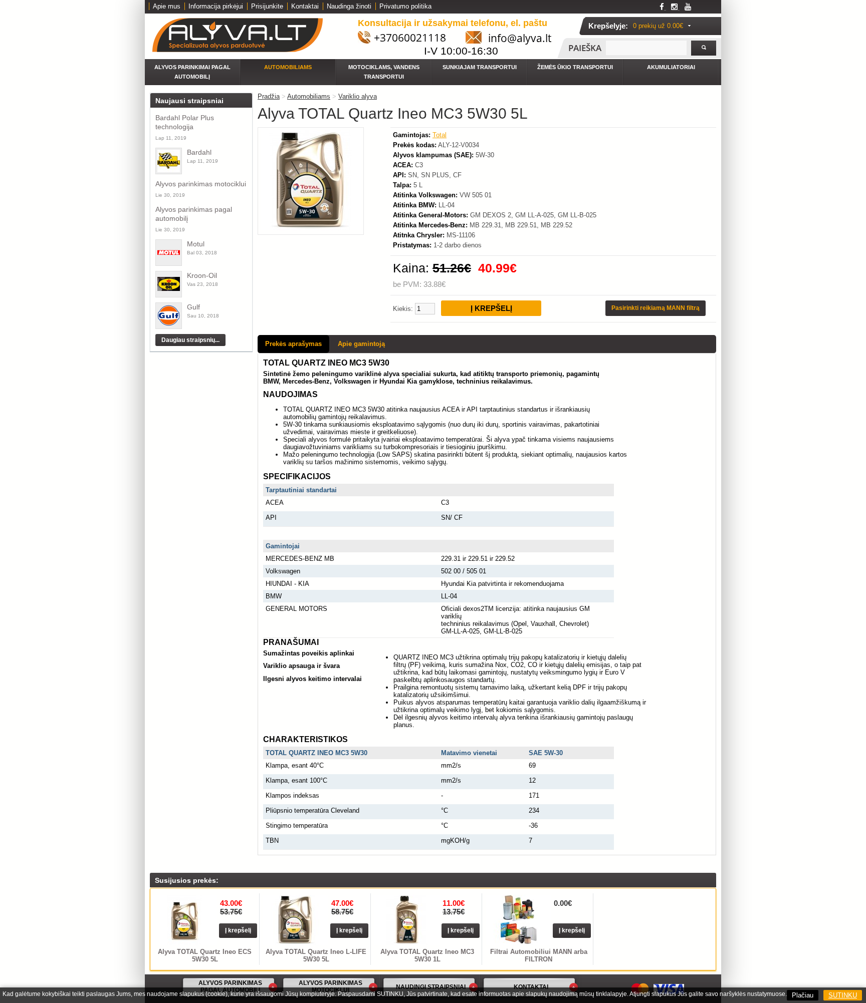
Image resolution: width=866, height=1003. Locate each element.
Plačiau (802, 995)
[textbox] (646, 48)
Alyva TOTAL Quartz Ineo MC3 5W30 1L (427, 955)
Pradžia (269, 96)
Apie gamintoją (361, 344)
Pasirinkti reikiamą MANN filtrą (655, 307)
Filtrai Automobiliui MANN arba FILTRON (538, 955)
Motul (195, 244)
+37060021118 (410, 38)
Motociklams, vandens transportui (383, 72)
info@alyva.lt (519, 38)
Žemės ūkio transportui (575, 67)
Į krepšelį (238, 930)
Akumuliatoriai (671, 67)
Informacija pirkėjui (215, 6)
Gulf (193, 307)
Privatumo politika (405, 6)
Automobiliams (288, 67)
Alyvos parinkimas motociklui (200, 184)
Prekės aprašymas (293, 344)
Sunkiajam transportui (480, 67)
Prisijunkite (267, 6)
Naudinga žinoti (349, 6)
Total (439, 135)
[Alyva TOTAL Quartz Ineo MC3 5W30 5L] (311, 228)
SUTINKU (842, 995)
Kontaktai (305, 6)
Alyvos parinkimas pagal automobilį (193, 213)
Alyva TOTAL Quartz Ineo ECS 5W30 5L (205, 955)
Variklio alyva (357, 96)
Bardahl (199, 152)
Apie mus (166, 6)
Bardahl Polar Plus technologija (184, 122)
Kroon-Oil (202, 275)
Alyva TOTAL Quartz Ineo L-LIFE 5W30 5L (316, 955)
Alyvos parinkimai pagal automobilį (192, 72)
